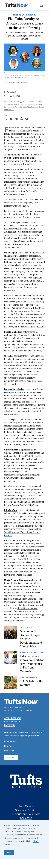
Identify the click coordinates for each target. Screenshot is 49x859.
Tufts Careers (26, 806)
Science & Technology (24, 15)
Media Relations (12, 721)
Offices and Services (26, 810)
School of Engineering (29, 107)
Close (8, 852)
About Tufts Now (12, 717)
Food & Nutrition (29, 678)
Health (16, 104)
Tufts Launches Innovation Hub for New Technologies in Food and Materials (32, 663)
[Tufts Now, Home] (16, 5)
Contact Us (9, 724)
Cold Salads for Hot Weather (32, 683)
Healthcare (26, 628)
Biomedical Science (31, 101)
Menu (42, 5)
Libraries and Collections (26, 814)
